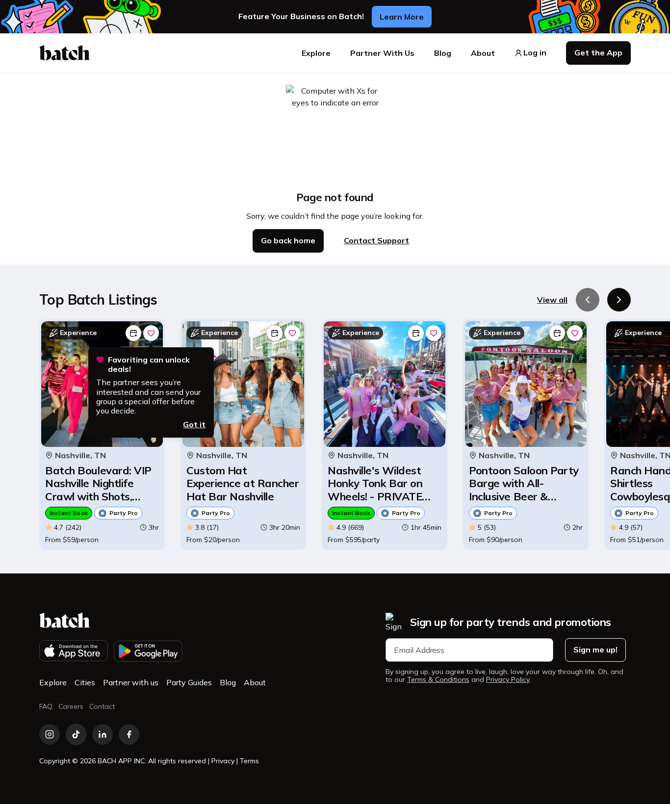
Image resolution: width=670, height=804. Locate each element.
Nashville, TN (80, 455)
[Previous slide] (587, 299)
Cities (85, 682)
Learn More (402, 17)
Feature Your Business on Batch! (301, 16)
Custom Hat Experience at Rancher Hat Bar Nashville (242, 483)
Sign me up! (595, 649)
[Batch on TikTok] (76, 734)
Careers (70, 706)
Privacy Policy (508, 679)
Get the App (598, 52)
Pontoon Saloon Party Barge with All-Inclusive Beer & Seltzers (524, 483)
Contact (102, 706)
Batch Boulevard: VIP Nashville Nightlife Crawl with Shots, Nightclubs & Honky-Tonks (98, 483)
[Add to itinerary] (133, 333)
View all (552, 300)
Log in (534, 52)
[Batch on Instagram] (49, 734)
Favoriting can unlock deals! (149, 364)
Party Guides (189, 682)
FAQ (45, 706)
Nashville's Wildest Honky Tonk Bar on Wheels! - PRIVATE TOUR (375, 483)
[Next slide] (619, 299)
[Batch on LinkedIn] (102, 734)
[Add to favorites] (151, 333)
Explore (316, 53)
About (483, 53)
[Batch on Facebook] (129, 734)
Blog (442, 53)
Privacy (222, 760)
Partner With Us (382, 53)
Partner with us (130, 682)
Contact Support (376, 240)
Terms (249, 760)
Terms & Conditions (438, 679)
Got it (194, 424)
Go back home (288, 240)
